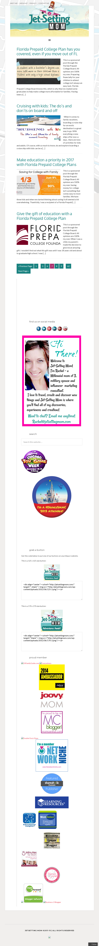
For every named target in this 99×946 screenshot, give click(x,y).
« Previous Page (25, 266)
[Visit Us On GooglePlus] (59, 330)
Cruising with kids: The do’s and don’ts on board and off (44, 108)
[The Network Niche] (52, 771)
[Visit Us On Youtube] (65, 330)
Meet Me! (14, 3)
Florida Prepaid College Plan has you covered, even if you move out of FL (48, 51)
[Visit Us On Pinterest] (49, 330)
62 (68, 266)
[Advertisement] (43, 297)
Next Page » (23, 271)
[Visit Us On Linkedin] (54, 330)
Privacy (33, 3)
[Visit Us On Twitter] (44, 330)
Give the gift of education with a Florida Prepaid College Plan (44, 216)
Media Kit (24, 3)
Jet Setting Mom (49, 15)
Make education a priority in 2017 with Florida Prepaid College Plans (46, 162)
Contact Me (43, 3)
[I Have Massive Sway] (22, 902)
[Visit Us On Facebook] (38, 330)
